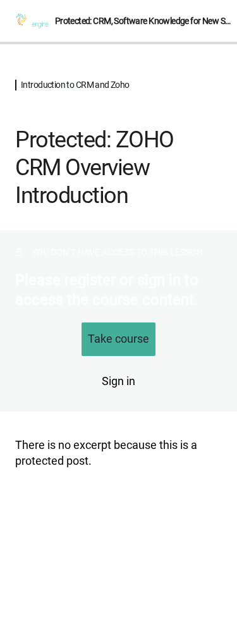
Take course (118, 338)
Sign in (118, 381)
